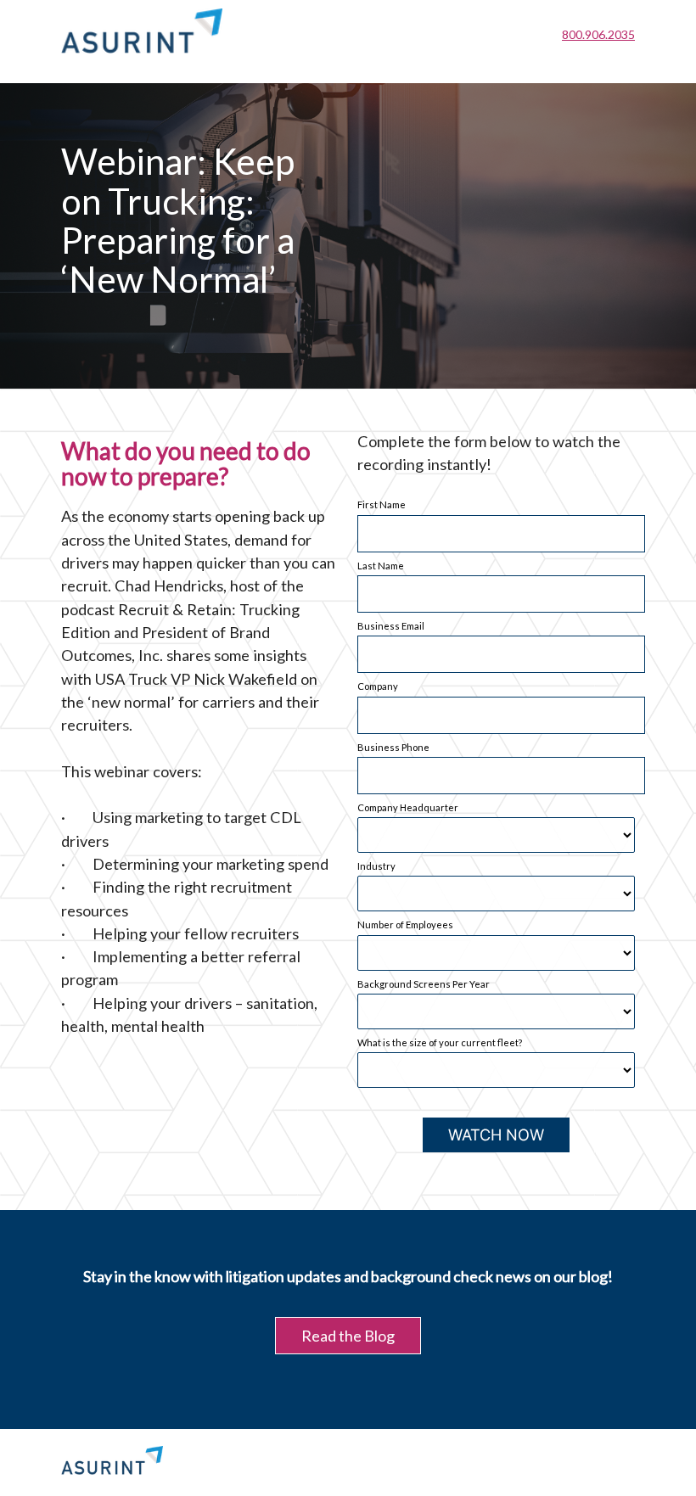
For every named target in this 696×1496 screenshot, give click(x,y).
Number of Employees (405, 924)
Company (377, 686)
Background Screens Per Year (423, 983)
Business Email (390, 625)
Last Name (380, 565)
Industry (376, 865)
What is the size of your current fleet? (439, 1042)
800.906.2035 (598, 34)
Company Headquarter (407, 807)
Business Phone (393, 747)
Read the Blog (348, 1335)
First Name (381, 504)
